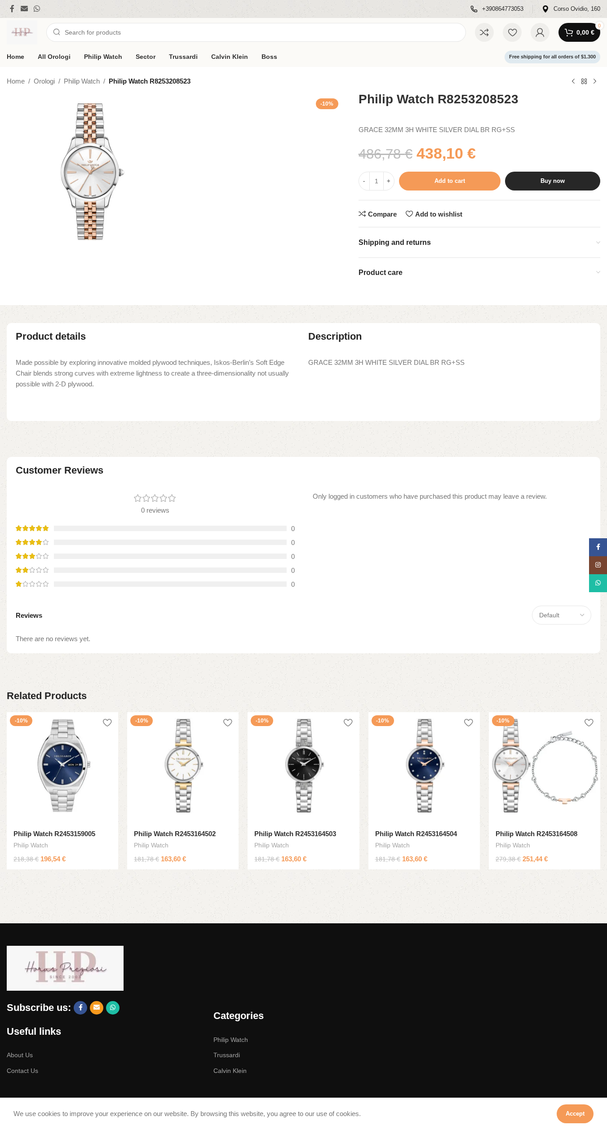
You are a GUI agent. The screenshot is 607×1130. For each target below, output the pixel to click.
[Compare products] (484, 32)
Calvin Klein (230, 1070)
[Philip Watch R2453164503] (303, 768)
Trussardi (226, 1055)
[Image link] (65, 967)
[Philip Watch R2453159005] (62, 768)
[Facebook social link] (12, 9)
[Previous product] (573, 81)
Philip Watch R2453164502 (175, 834)
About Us (20, 1055)
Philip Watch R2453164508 (536, 834)
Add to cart (449, 180)
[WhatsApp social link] (37, 9)
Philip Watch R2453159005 (54, 834)
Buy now (553, 180)
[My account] (540, 32)
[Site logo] (22, 31)
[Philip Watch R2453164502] (183, 768)
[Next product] (594, 81)
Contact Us (22, 1070)
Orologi (44, 81)
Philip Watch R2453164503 (295, 834)
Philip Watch (82, 81)
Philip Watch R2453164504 (416, 834)
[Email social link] (24, 9)
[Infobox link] (496, 9)
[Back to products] (584, 81)
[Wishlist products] (512, 32)
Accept (575, 1113)
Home (16, 81)
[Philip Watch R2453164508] (544, 768)
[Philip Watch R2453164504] (424, 768)
